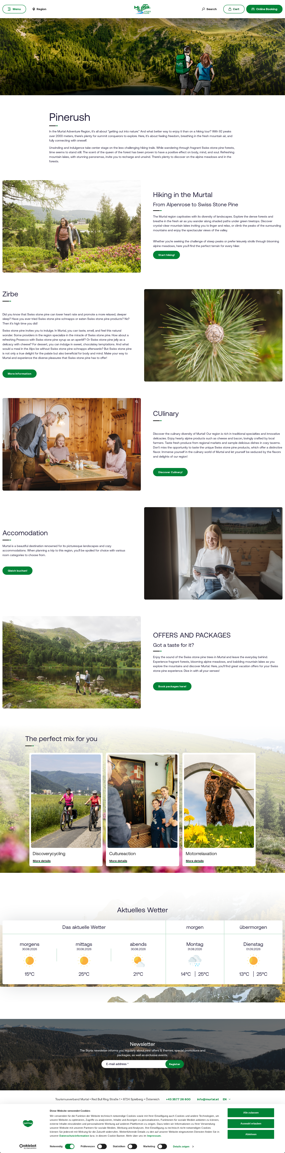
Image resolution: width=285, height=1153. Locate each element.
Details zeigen (181, 1146)
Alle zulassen (251, 1112)
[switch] (102, 1146)
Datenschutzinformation (74, 1135)
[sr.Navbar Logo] (142, 9)
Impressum (154, 1135)
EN (225, 1099)
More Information (19, 373)
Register (174, 1064)
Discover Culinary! (170, 472)
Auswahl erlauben (250, 1123)
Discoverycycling (49, 853)
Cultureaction (122, 853)
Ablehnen (250, 1134)
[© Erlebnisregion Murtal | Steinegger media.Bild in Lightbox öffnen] (71, 226)
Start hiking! (166, 254)
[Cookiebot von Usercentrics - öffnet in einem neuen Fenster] (28, 1146)
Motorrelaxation (201, 853)
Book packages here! (172, 686)
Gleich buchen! (17, 570)
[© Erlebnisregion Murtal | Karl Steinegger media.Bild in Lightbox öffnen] (71, 444)
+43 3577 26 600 (178, 1099)
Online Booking (266, 9)
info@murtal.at (208, 1099)
